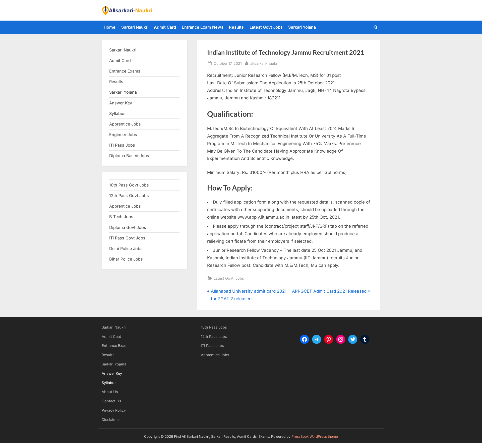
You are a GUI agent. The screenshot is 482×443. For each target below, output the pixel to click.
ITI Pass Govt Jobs (127, 237)
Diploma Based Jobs (129, 155)
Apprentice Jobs (125, 123)
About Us (110, 392)
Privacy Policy (114, 410)
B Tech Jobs (121, 216)
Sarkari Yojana (302, 27)
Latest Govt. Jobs (229, 278)
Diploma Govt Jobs (127, 227)
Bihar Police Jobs (126, 259)
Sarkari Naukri (134, 27)
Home (109, 27)
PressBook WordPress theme (314, 436)
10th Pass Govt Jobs (129, 184)
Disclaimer (111, 419)
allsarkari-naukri (264, 63)
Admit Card (165, 27)
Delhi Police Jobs (126, 248)
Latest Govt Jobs (266, 27)
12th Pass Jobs (214, 336)
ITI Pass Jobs (122, 145)
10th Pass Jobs (214, 327)
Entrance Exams (116, 345)
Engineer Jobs (123, 134)
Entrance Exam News (202, 27)
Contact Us (111, 401)
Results (236, 27)
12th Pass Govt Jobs (129, 195)
